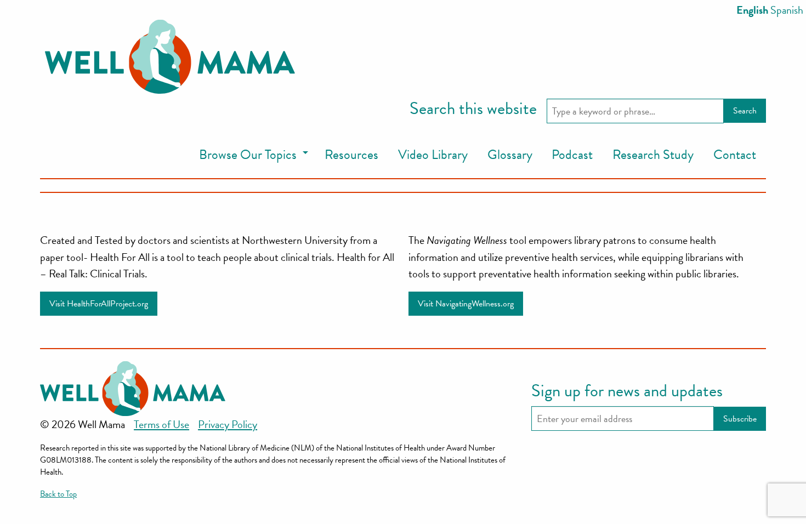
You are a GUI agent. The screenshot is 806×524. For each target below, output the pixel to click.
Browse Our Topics (248, 154)
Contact (734, 154)
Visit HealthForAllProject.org (98, 303)
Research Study (653, 154)
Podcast (572, 154)
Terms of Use (161, 424)
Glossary (509, 154)
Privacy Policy (227, 424)
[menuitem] (252, 155)
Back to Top (58, 494)
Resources (351, 154)
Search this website (473, 109)
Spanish (786, 10)
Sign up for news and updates (627, 391)
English (752, 10)
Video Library (433, 154)
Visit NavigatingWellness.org (466, 303)
